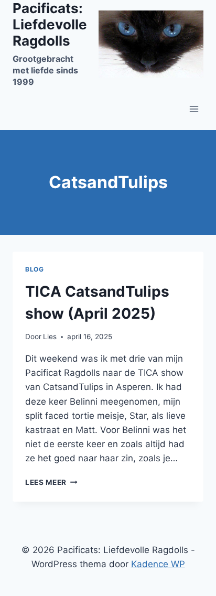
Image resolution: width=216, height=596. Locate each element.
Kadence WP (158, 564)
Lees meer (51, 482)
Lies (50, 336)
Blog (34, 269)
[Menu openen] (193, 109)
